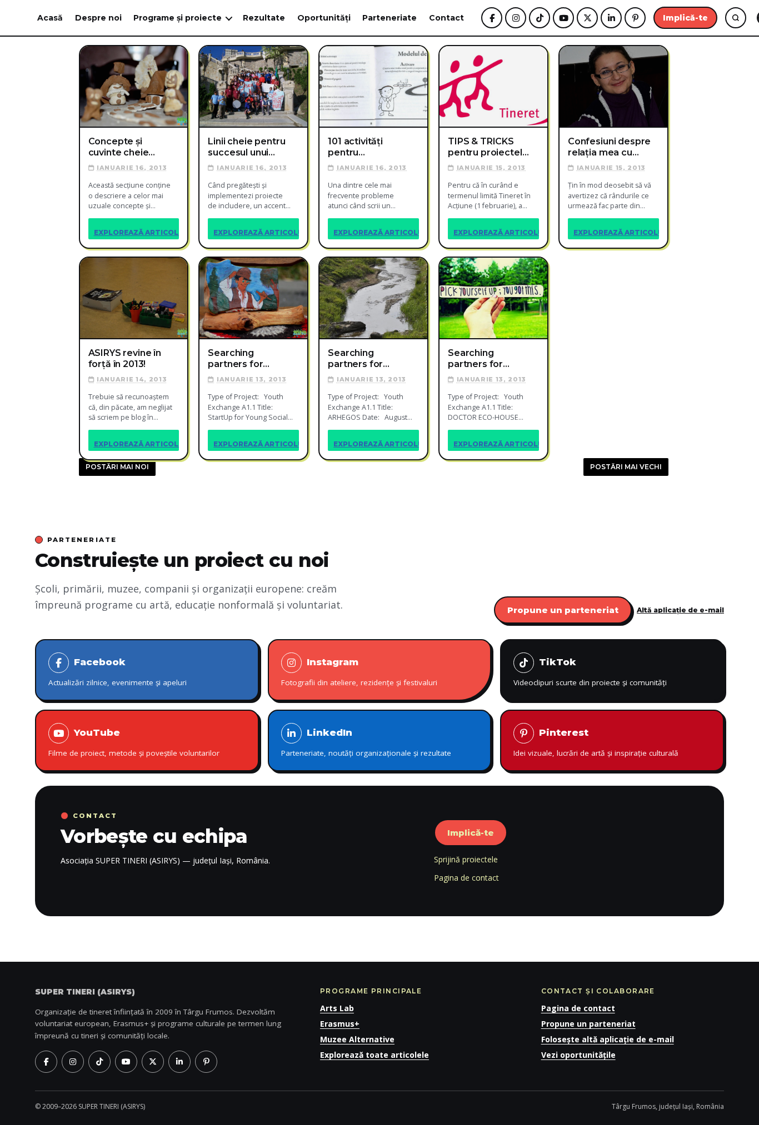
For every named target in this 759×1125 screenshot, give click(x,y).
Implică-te (685, 18)
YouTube (133, 742)
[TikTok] (539, 17)
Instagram (359, 671)
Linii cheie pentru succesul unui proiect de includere (246, 147)
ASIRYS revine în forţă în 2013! (124, 358)
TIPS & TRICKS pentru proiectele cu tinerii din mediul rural (488, 147)
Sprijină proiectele (466, 859)
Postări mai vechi (626, 467)
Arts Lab (337, 1008)
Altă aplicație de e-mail (680, 610)
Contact (446, 18)
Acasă (50, 18)
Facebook (117, 671)
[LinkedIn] (611, 17)
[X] (587, 17)
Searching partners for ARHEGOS (355, 359)
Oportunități (324, 18)
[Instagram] (515, 17)
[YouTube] (563, 17)
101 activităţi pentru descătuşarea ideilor (359, 147)
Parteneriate (389, 18)
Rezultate (264, 18)
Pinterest (595, 742)
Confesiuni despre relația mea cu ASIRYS (609, 147)
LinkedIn (366, 742)
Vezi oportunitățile (578, 1054)
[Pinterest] (635, 17)
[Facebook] (491, 17)
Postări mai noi (117, 467)
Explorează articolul (136, 232)
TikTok (590, 671)
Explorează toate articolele (374, 1054)
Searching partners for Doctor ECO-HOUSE (476, 359)
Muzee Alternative (357, 1039)
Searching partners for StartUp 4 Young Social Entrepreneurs (245, 359)
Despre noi (98, 18)
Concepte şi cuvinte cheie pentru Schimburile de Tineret (122, 147)
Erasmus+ (339, 1023)
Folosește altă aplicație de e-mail (607, 1039)
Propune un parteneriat (562, 610)
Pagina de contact (466, 877)
